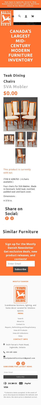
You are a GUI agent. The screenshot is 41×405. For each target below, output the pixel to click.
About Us (20, 321)
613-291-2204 (11, 352)
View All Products (20, 330)
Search (20, 318)
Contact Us (20, 324)
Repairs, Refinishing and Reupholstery (20, 327)
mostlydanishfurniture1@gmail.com (19, 358)
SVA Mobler (15, 86)
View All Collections (20, 333)
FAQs (21, 336)
